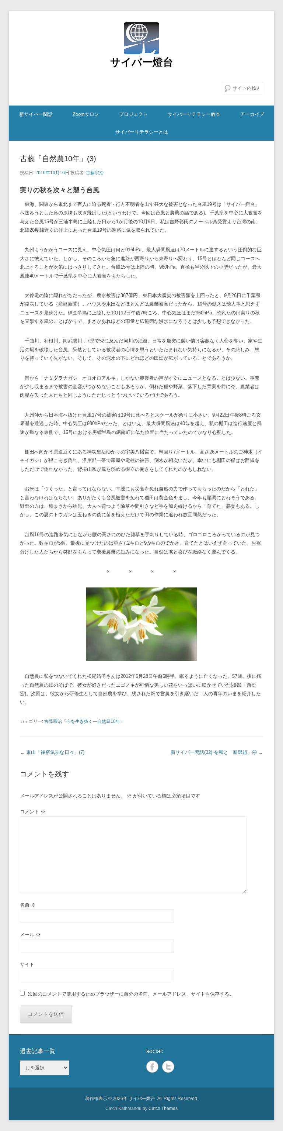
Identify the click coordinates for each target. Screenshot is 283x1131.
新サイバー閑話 (36, 114)
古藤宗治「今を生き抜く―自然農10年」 (84, 721)
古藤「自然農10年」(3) (58, 159)
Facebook (152, 1067)
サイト (27, 964)
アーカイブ (252, 114)
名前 (28, 905)
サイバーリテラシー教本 (194, 114)
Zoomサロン (86, 114)
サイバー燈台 (141, 62)
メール (30, 934)
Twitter (168, 1067)
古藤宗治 (95, 172)
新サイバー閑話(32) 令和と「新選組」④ (217, 752)
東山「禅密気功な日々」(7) (52, 752)
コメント (32, 811)
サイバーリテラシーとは (141, 132)
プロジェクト (133, 114)
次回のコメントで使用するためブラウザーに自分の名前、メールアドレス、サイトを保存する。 (131, 994)
